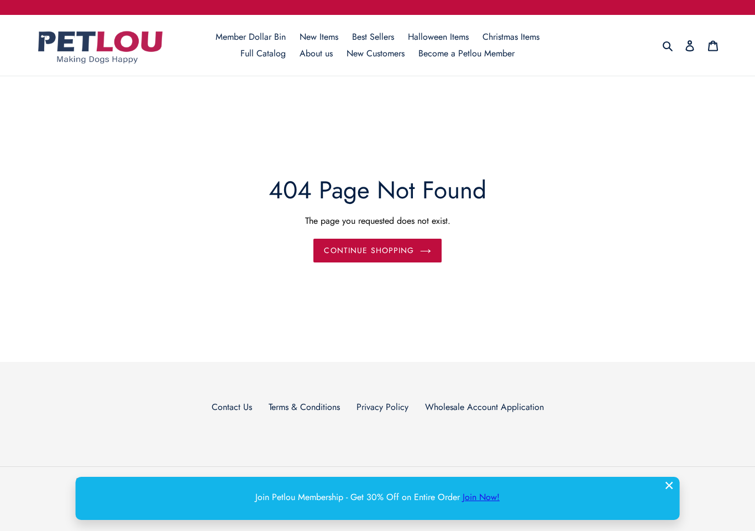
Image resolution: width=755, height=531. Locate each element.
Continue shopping (369, 250)
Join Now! (481, 497)
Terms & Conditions (304, 407)
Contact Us (232, 407)
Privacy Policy (382, 407)
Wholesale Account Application (484, 407)
